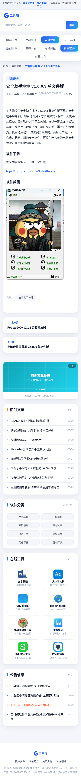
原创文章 (11, 48)
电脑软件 (50, 40)
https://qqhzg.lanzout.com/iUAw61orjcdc (31, 171)
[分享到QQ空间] (14, 305)
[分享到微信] (20, 305)
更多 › (70, 409)
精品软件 (69, 48)
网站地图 (61, 761)
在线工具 (40, 56)
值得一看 (30, 48)
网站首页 (11, 40)
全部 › (70, 559)
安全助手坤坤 (26, 297)
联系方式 (34, 761)
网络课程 (50, 48)
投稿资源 (20, 761)
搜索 (72, 25)
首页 (5, 66)
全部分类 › (68, 505)
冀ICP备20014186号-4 (54, 768)
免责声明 (47, 761)
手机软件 (30, 40)
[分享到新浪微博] (25, 305)
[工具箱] (11, 15)
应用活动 (69, 40)
